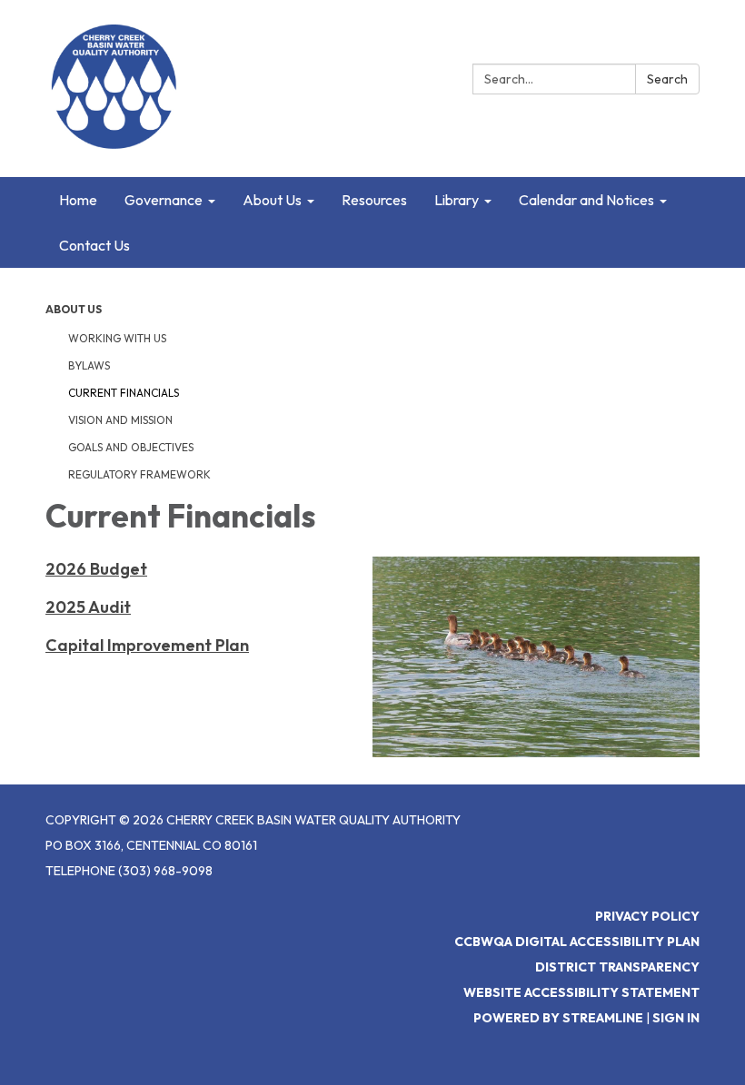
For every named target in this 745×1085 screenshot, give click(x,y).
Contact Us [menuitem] (94, 245)
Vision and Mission (120, 420)
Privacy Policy (647, 916)
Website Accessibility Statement (581, 992)
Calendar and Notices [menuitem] (586, 200)
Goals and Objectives (131, 447)
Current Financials (123, 392)
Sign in (676, 1018)
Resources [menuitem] (374, 200)
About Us (73, 309)
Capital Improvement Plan (147, 645)
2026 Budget (96, 568)
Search (667, 79)
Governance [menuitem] (163, 200)
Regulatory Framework (139, 474)
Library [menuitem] (456, 200)
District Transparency (617, 967)
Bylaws (89, 365)
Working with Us (117, 338)
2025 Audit (88, 607)
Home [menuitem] (78, 200)
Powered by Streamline (558, 1018)
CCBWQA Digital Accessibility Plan (577, 941)
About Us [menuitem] (272, 200)
